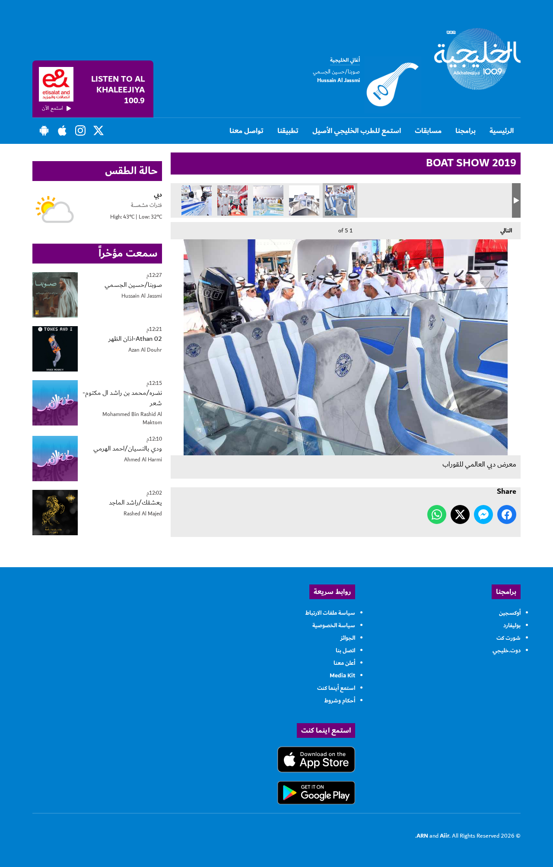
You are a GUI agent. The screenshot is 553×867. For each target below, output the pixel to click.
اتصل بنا (345, 650)
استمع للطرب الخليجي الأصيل (356, 130)
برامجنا (465, 130)
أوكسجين (510, 613)
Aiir (444, 836)
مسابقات (428, 130)
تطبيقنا (288, 130)
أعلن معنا (344, 663)
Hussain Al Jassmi (141, 296)
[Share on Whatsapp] (436, 514)
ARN (422, 836)
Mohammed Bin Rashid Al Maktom (132, 419)
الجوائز (347, 638)
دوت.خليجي (507, 650)
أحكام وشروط (339, 701)
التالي (510, 230)
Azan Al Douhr (145, 350)
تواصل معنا (246, 130)
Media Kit (342, 675)
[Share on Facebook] (506, 514)
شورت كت (508, 638)
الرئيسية (501, 130)
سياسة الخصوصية (333, 625)
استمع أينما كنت (336, 688)
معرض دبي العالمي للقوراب (340, 200)
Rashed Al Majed (143, 513)
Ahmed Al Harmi (143, 459)
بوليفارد (512, 625)
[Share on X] (460, 514)
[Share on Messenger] (483, 514)
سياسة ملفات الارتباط (330, 613)
